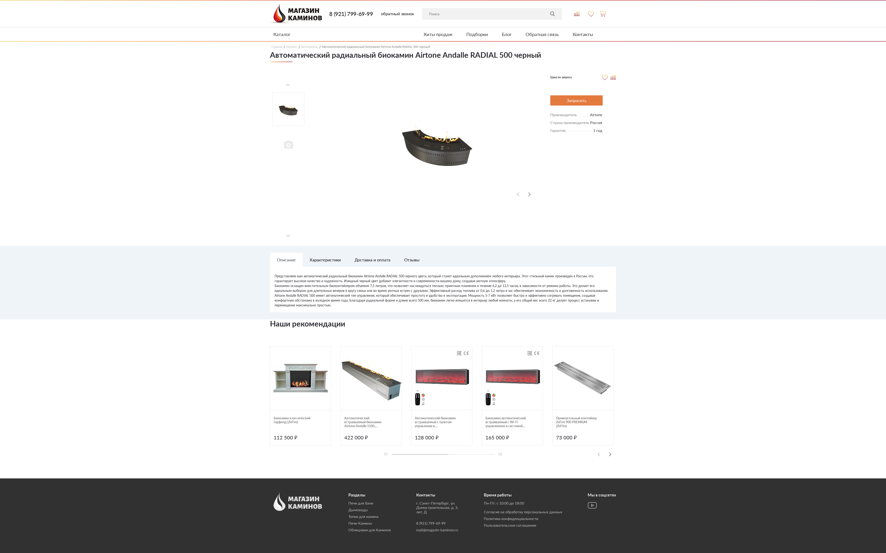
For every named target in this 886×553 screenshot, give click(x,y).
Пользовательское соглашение (510, 525)
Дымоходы (358, 510)
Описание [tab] (286, 259)
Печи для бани (360, 503)
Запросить (577, 100)
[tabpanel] (443, 293)
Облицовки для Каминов (369, 530)
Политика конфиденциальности (511, 518)
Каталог (281, 34)
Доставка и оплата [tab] (372, 259)
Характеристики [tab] (325, 259)
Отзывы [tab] (411, 259)
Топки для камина (363, 516)
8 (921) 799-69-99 (351, 14)
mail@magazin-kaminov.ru (437, 530)
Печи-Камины (360, 523)
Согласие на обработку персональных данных (523, 512)
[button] (529, 194)
